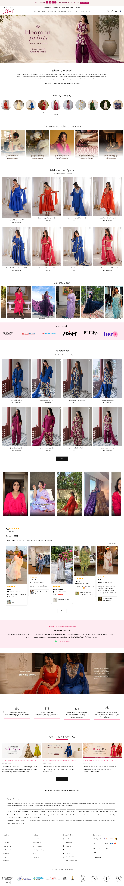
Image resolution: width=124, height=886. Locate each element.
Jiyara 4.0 (17, 821)
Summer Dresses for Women (101, 815)
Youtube (68, 850)
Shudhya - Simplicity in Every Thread (81, 815)
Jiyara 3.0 (23, 821)
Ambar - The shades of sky (84, 811)
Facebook (68, 839)
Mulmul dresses (28, 805)
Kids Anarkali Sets (67, 821)
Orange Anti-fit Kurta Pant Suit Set (107, 218)
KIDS (11, 7)
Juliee (41, 815)
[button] (62, 11)
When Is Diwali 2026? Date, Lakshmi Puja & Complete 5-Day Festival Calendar (101, 760)
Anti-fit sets (101, 803)
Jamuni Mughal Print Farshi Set (77, 448)
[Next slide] (120, 39)
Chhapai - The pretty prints (101, 811)
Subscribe (98, 857)
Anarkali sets (65, 803)
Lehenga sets (82, 803)
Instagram (69, 842)
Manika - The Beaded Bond (68, 811)
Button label (62, 39)
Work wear (31, 803)
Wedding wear (57, 803)
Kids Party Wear (20, 823)
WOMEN (6, 7)
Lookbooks (6, 861)
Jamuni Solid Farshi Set (16, 448)
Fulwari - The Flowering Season (50, 811)
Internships (36, 857)
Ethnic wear (61, 805)
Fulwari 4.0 (63, 809)
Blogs (4, 857)
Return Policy (36, 839)
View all (62, 459)
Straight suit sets (92, 803)
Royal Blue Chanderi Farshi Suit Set (77, 268)
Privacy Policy (37, 842)
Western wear (69, 805)
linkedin (68, 853)
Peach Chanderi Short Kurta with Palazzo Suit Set (107, 268)
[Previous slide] (4, 39)
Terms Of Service (37, 846)
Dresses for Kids (45, 821)
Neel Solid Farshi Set (16, 400)
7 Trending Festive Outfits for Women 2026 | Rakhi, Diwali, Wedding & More (20, 760)
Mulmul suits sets (17, 805)
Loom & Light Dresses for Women (29, 815)
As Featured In (7, 842)
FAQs (34, 853)
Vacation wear (39, 803)
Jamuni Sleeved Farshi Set (47, 448)
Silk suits (45, 805)
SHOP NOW (84, 3)
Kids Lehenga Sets (106, 821)
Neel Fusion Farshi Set (107, 400)
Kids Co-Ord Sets (56, 821)
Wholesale (6, 853)
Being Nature (37, 817)
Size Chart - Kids (7, 850)
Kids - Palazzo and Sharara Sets (91, 821)
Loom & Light (71, 809)
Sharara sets (74, 803)
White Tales (113, 811)
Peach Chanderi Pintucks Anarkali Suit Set (46, 268)
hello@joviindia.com (71, 860)
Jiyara (38, 821)
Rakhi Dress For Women (20, 803)
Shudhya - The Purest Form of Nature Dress (56, 815)
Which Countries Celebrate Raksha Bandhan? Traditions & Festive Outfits (60, 760)
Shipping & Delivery (38, 850)
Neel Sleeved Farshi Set (46, 400)
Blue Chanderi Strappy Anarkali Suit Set (16, 220)
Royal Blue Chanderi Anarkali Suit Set (16, 268)
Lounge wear (48, 803)
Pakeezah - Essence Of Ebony (24, 811)
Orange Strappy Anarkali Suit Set (47, 218)
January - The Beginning (25, 817)
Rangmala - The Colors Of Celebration (30, 809)
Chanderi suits (38, 805)
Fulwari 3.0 (37, 811)
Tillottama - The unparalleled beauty (86, 809)
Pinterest (68, 846)
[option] (62, 7)
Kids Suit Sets (77, 821)
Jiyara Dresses (31, 821)
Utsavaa (100, 809)
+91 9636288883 (70, 857)
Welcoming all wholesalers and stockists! (62, 626)
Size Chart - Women (8, 846)
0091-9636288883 (64, 641)
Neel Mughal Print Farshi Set (77, 400)
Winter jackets (53, 805)
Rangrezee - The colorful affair (50, 809)
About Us (5, 839)
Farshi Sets (109, 803)
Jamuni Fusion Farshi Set (107, 448)
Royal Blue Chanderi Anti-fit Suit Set (77, 218)
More (62, 611)
